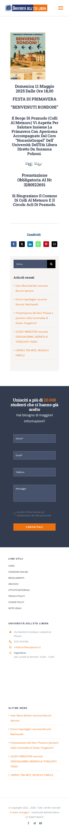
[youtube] (40, 823)
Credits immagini (19, 812)
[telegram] (34, 823)
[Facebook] (13, 244)
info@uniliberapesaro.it (27, 647)
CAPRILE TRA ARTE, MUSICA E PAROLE (31, 775)
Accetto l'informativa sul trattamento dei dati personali (34, 513)
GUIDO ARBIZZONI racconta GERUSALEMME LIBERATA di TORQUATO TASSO (32, 336)
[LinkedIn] (30, 244)
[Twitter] (22, 244)
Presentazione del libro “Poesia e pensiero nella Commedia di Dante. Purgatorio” (34, 318)
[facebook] (28, 823)
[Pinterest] (46, 244)
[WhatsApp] (38, 244)
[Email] (54, 244)
